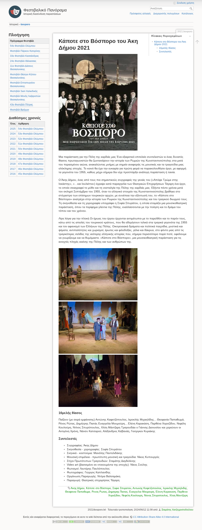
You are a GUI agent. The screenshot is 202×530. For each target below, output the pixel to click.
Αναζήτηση (191, 8)
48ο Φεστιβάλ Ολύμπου (30, 159)
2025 (13, 128)
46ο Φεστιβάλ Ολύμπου (30, 169)
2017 (13, 169)
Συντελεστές (165, 51)
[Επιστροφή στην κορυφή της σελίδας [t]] (197, 41)
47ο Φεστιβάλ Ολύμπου (30, 163)
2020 (13, 153)
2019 (13, 159)
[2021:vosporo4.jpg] (98, 380)
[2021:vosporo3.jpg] (98, 327)
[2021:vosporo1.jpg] (98, 102)
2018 (13, 163)
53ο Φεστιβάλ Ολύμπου (30, 133)
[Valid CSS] (126, 521)
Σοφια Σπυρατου (121, 488)
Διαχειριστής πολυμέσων (166, 13)
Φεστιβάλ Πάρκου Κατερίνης (25, 51)
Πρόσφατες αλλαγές (140, 13)
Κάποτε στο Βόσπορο (98, 488)
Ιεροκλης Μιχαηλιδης (175, 488)
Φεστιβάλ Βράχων (19, 109)
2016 (13, 174)
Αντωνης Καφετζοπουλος (147, 488)
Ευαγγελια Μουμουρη (141, 491)
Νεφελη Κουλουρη (132, 495)
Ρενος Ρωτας (99, 491)
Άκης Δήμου (77, 488)
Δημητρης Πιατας (118, 491)
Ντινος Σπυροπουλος (156, 495)
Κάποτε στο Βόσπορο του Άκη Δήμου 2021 (170, 43)
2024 (13, 133)
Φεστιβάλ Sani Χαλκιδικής (24, 91)
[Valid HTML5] (109, 521)
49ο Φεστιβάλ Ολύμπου (30, 153)
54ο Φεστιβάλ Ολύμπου (22, 46)
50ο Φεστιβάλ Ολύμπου (30, 149)
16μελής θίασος (167, 48)
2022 (13, 143)
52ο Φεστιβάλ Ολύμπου (30, 138)
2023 (13, 138)
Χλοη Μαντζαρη (178, 495)
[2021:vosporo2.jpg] (98, 274)
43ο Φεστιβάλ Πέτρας (21, 104)
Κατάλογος (187, 13)
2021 (13, 149)
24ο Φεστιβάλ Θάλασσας (23, 61)
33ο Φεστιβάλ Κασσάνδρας (24, 56)
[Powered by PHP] (93, 521)
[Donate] (76, 521)
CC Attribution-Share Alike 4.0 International (156, 517)
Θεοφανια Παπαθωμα (77, 491)
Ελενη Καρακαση (166, 491)
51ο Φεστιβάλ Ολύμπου (30, 143)
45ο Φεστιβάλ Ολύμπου (30, 174)
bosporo (25, 24)
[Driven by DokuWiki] (142, 521)
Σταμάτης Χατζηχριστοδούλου (177, 509)
